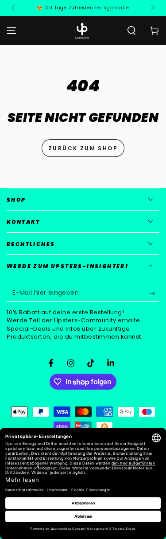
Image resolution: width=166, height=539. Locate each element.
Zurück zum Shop (83, 148)
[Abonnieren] (154, 293)
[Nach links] (14, 8)
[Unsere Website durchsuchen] (131, 30)
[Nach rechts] (151, 8)
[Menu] (11, 30)
